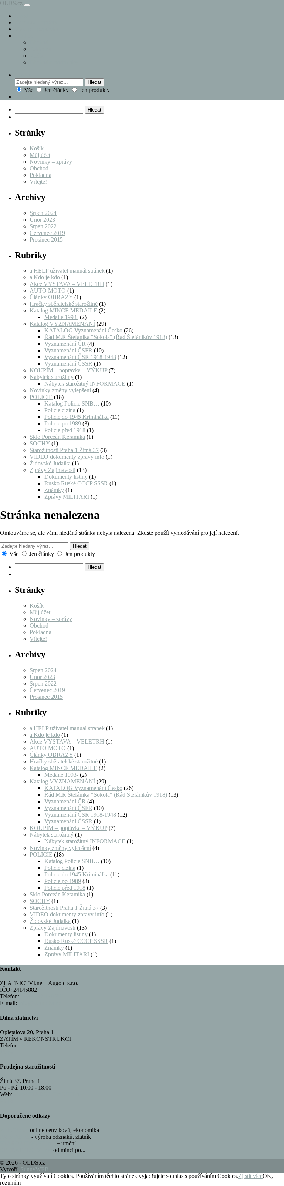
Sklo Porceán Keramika (57, 437)
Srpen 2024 (43, 213)
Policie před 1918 (64, 430)
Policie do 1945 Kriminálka (76, 417)
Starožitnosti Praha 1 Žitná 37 (64, 450)
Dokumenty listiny (66, 477)
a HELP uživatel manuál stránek (67, 270)
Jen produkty (94, 90)
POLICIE (41, 397)
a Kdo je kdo (45, 277)
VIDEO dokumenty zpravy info (67, 457)
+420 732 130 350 (42, 996)
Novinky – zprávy (36, 22)
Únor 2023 (42, 219)
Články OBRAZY (51, 297)
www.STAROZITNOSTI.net (48, 1094)
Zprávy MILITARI (66, 496)
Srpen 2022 (43, 226)
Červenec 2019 (47, 233)
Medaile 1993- (61, 317)
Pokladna (40, 49)
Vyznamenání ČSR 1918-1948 (80, 357)
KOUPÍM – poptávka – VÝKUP (68, 370)
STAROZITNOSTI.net (27, 1143)
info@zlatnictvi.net (40, 1003)
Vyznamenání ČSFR (68, 350)
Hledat (94, 82)
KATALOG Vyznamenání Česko (83, 330)
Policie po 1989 (62, 423)
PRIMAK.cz (15, 1137)
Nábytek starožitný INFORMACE (84, 383)
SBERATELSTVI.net (26, 1150)
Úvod (21, 16)
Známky (54, 490)
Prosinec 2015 (46, 239)
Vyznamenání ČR (65, 344)
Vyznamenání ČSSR (68, 363)
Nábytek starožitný (52, 377)
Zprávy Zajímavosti (52, 470)
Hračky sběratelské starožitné (64, 304)
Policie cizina (59, 410)
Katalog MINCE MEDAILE (63, 310)
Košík (37, 55)
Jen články (56, 90)
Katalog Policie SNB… (71, 403)
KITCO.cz (12, 1130)
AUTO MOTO (48, 290)
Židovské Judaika (50, 463)
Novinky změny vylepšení (60, 390)
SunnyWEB (34, 1169)
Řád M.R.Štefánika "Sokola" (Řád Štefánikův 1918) (105, 337)
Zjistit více (250, 1176)
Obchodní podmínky (54, 62)
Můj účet (40, 155)
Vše (29, 90)
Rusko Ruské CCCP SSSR (76, 483)
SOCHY (40, 443)
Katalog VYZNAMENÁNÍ (62, 324)
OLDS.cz (11, 3)
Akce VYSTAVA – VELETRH (67, 284)
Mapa (6, 1052)
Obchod (24, 36)
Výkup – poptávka (36, 29)
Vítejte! (38, 181)
